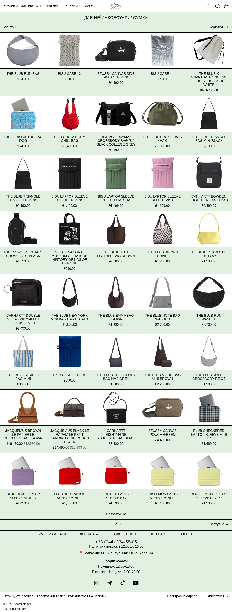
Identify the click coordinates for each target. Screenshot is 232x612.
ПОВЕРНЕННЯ (124, 534)
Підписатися (214, 596)
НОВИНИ (186, 534)
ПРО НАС (157, 534)
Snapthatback (22, 604)
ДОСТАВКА (89, 534)
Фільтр (8, 27)
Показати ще (116, 514)
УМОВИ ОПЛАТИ (52, 534)
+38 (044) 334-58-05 (116, 541)
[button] (217, 6)
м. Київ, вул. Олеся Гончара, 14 (127, 553)
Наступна (216, 524)
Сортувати (217, 27)
